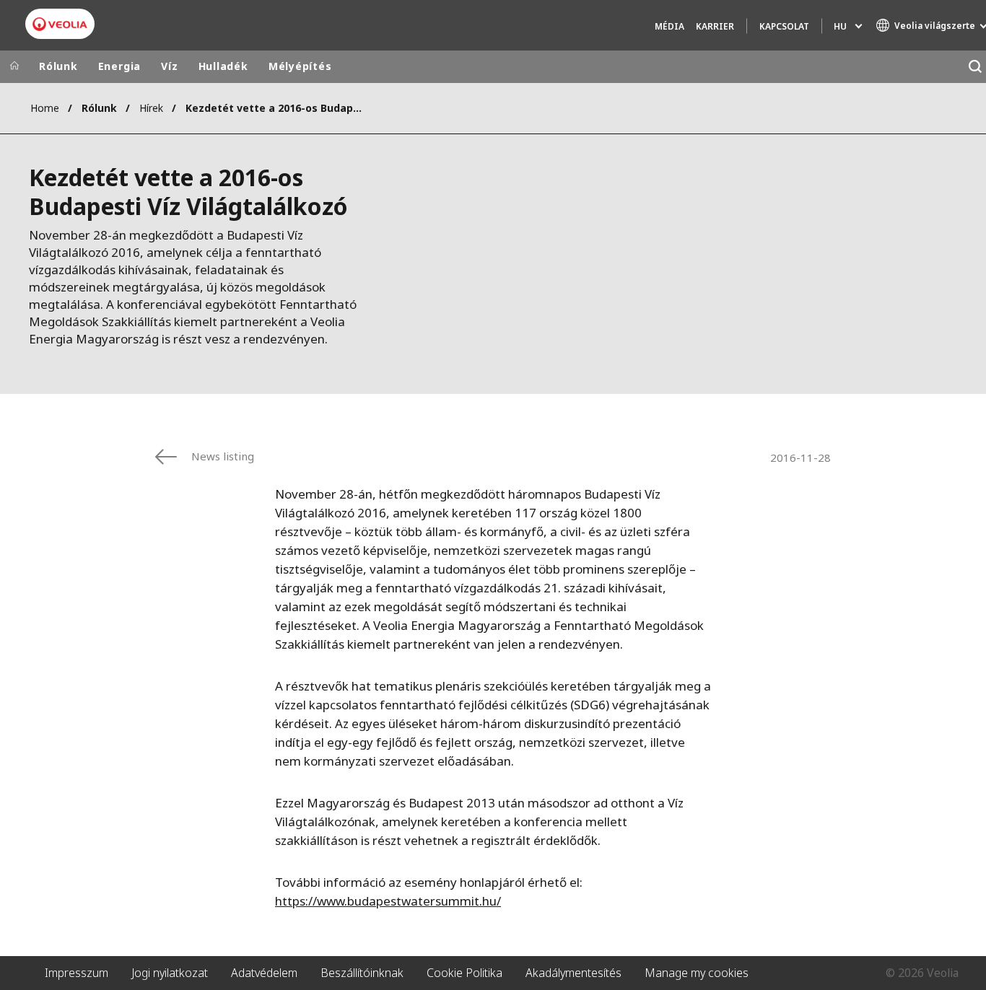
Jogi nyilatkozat (169, 973)
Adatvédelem (264, 973)
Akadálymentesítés (573, 973)
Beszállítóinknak (361, 973)
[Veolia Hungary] (59, 24)
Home (44, 108)
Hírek (151, 108)
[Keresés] (975, 67)
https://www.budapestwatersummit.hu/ (388, 901)
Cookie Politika (464, 973)
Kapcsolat (784, 26)
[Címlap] (14, 66)
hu (840, 26)
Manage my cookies (697, 973)
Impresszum (76, 973)
